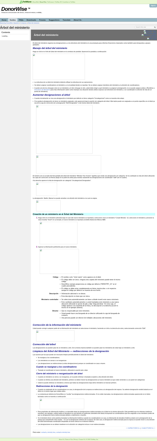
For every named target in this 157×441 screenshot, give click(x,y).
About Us (77, 20)
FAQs (21, 20)
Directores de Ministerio (42, 90)
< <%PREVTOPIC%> (133, 428)
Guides (13, 20)
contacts (44, 432)
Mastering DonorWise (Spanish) (9, 23)
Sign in (153, 5)
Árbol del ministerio (33, 23)
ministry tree (51, 432)
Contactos (23, 23)
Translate (66, 20)
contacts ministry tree (63, 432)
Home (4, 20)
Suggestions (54, 20)
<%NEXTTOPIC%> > (148, 428)
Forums (42, 20)
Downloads (31, 20)
